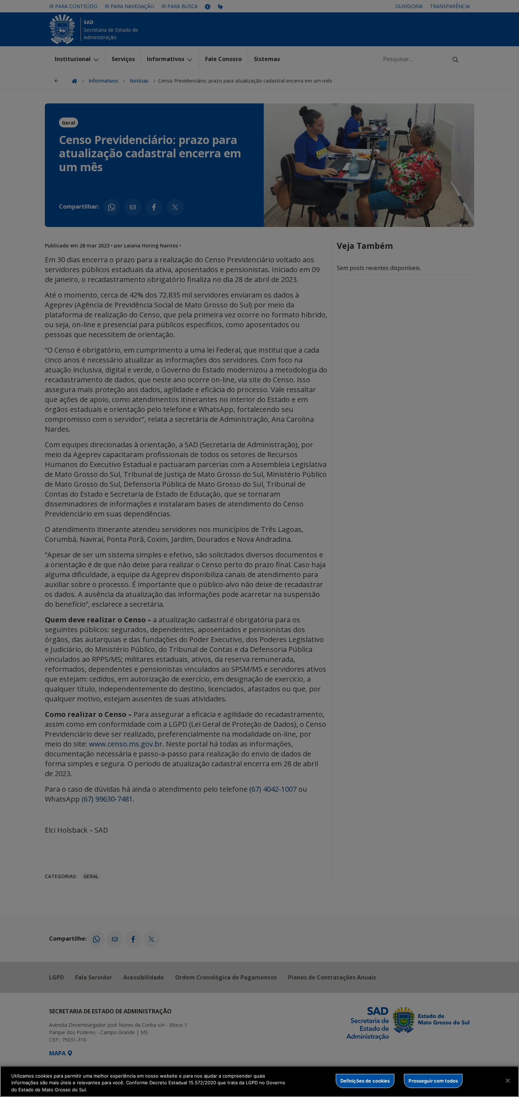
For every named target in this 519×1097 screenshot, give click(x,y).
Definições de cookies (365, 1080)
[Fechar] (507, 1080)
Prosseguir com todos (433, 1080)
